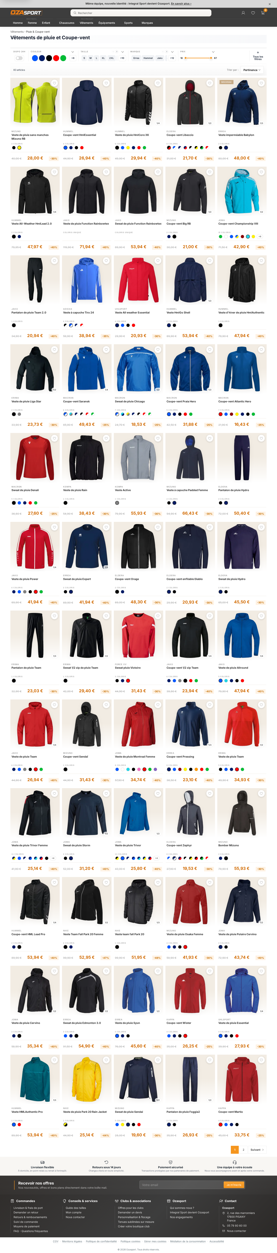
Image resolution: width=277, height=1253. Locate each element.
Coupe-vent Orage (127, 579)
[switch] (19, 58)
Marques (147, 22)
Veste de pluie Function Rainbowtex (86, 223)
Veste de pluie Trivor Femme (29, 845)
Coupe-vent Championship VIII (238, 223)
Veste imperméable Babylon (236, 134)
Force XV (121, 664)
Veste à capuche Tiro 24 (78, 312)
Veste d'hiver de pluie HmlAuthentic (241, 312)
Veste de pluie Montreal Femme (135, 756)
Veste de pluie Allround (233, 667)
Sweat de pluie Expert (77, 579)
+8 (72, 58)
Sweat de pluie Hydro (232, 579)
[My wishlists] (253, 13)
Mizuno (16, 131)
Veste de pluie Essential (233, 1022)
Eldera (171, 131)
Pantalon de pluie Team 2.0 (28, 312)
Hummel (68, 131)
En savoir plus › (181, 3)
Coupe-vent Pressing (180, 756)
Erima (15, 398)
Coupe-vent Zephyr (179, 845)
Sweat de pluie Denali (25, 490)
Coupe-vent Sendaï (75, 756)
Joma (221, 220)
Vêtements (86, 22)
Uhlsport (121, 309)
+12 (172, 58)
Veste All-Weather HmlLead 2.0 (31, 223)
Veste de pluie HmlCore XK (132, 134)
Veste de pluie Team (24, 756)
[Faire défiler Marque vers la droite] (166, 51)
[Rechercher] (75, 12)
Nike (66, 930)
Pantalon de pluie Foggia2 (183, 1111)
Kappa (170, 1019)
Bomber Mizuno (228, 845)
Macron (68, 398)
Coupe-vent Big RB (179, 223)
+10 (122, 58)
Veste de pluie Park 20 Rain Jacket (85, 1111)
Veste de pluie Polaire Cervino (237, 934)
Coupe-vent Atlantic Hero (234, 401)
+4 (53, 858)
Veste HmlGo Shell (178, 312)
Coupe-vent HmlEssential (79, 134)
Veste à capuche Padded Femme (187, 490)
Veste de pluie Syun (127, 1022)
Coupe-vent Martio (230, 1111)
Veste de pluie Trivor (128, 845)
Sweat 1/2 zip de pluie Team (80, 667)
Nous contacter (236, 1230)
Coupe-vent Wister (179, 1022)
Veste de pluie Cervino (25, 1022)
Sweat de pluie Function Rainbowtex (138, 223)
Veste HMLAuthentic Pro (27, 1111)
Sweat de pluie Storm (76, 845)
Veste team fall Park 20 (129, 934)
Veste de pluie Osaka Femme (185, 934)
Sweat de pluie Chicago (130, 401)
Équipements (107, 22)
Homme (18, 22)
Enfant (46, 22)
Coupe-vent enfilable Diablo (185, 579)
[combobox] (141, 12)
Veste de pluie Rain (75, 490)
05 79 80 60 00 (237, 1225)
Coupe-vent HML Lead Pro (28, 934)
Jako (66, 220)
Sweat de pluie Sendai (129, 1111)
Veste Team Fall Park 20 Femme (83, 934)
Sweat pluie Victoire (128, 667)
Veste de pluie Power (24, 579)
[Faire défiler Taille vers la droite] (116, 51)
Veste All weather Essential (132, 312)
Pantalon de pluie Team (26, 667)
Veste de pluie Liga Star (26, 401)
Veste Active (123, 490)
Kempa (67, 486)
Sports (128, 22)
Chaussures (66, 22)
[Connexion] (243, 13)
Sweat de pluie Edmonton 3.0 (82, 1022)
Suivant (255, 1149)
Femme (32, 22)
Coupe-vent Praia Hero (181, 401)
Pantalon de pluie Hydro (233, 490)
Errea (222, 131)
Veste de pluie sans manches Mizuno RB (30, 136)
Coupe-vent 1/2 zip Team (182, 667)
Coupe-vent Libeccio (180, 134)
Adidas (67, 309)
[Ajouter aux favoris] (54, 83)
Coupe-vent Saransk (76, 401)
